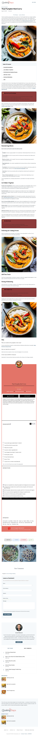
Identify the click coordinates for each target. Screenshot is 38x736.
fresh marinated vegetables (19, 168)
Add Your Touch (7, 74)
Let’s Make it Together (8, 69)
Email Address (5, 588)
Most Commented (27, 648)
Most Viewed (10, 648)
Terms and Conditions (29, 730)
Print (31, 539)
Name (4, 583)
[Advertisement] (19, 381)
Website (4, 593)
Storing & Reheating (8, 77)
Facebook (16, 539)
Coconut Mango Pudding (10, 573)
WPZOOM (30, 733)
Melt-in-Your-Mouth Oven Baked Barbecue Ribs (15, 656)
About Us (6, 730)
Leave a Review (22, 14)
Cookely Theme (24, 733)
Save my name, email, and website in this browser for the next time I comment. (17, 611)
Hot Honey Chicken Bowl (10, 652)
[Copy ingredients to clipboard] (10, 424)
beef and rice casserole (11, 684)
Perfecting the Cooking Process (10, 72)
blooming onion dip (10, 677)
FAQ (4, 79)
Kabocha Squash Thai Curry (27, 20)
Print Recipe (15, 14)
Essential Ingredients (8, 67)
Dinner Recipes (5, 7)
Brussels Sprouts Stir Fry (9, 197)
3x (34, 423)
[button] (33, 2)
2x (32, 423)
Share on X (8, 539)
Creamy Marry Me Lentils (10, 660)
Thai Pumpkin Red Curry (12, 9)
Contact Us (12, 730)
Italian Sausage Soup (11, 690)
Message (4, 601)
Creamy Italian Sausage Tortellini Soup (13, 669)
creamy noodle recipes (6, 106)
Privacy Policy (20, 730)
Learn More (19, 642)
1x (30, 423)
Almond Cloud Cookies (10, 665)
